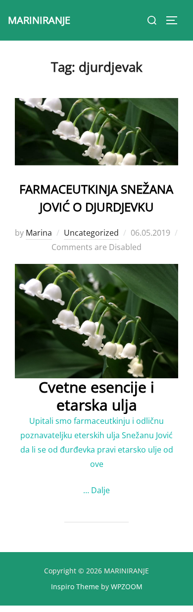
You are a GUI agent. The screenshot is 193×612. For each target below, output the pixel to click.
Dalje (100, 490)
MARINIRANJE (39, 20)
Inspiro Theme (75, 586)
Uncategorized (91, 232)
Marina (39, 232)
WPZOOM (127, 586)
